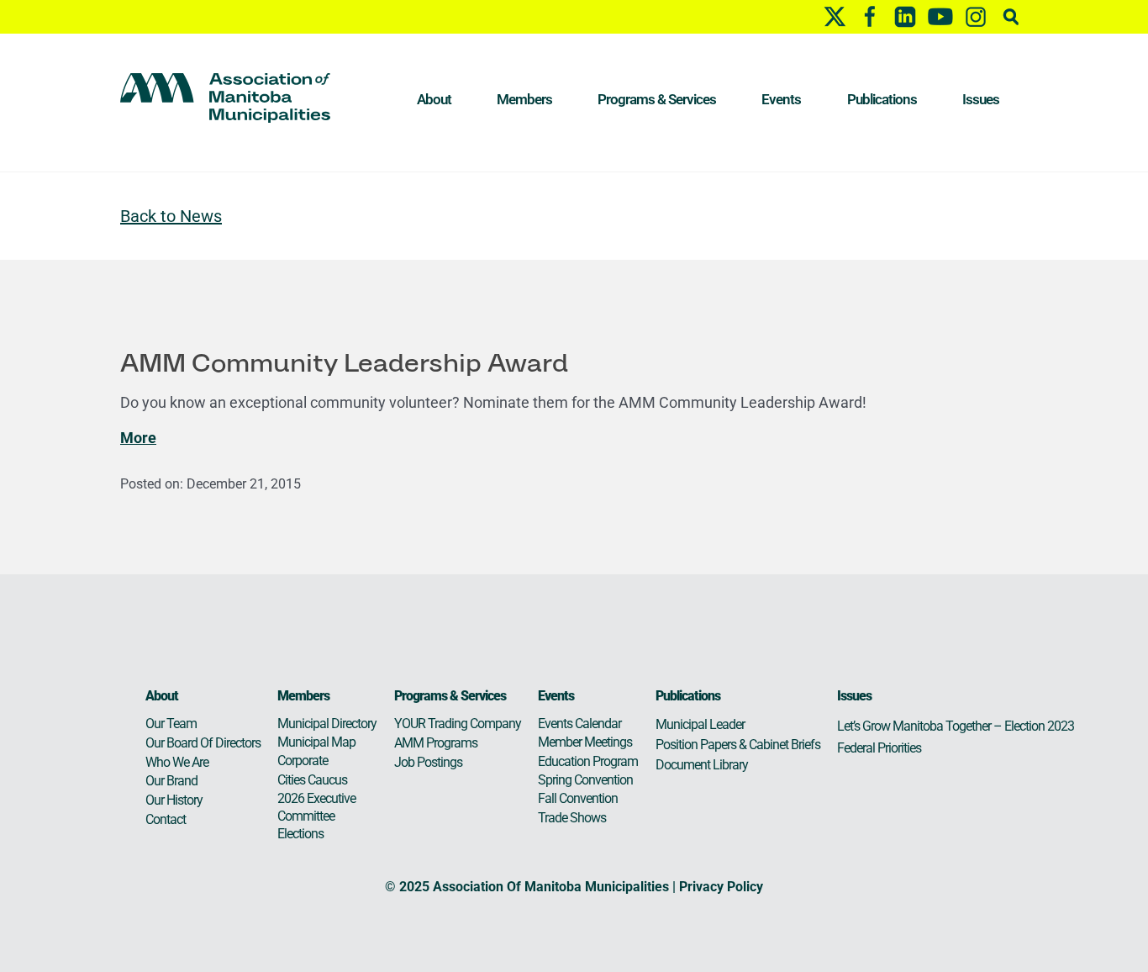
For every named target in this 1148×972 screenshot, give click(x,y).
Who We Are (176, 762)
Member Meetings (585, 742)
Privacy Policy (721, 887)
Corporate (302, 761)
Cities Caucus (312, 780)
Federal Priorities (879, 748)
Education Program (588, 761)
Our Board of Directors (203, 743)
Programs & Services (657, 99)
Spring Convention (585, 780)
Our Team (171, 724)
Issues (980, 99)
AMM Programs (435, 743)
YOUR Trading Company (457, 724)
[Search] (1011, 16)
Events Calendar (579, 724)
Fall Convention (578, 798)
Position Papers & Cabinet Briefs (738, 745)
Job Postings (428, 762)
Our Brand (171, 781)
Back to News (171, 216)
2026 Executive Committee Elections (316, 816)
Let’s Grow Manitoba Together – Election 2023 (955, 726)
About (434, 99)
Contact (165, 819)
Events (781, 99)
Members (524, 99)
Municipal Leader (700, 724)
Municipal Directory (327, 724)
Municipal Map (316, 742)
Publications (882, 99)
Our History (174, 800)
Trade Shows (572, 818)
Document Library (702, 765)
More (138, 437)
